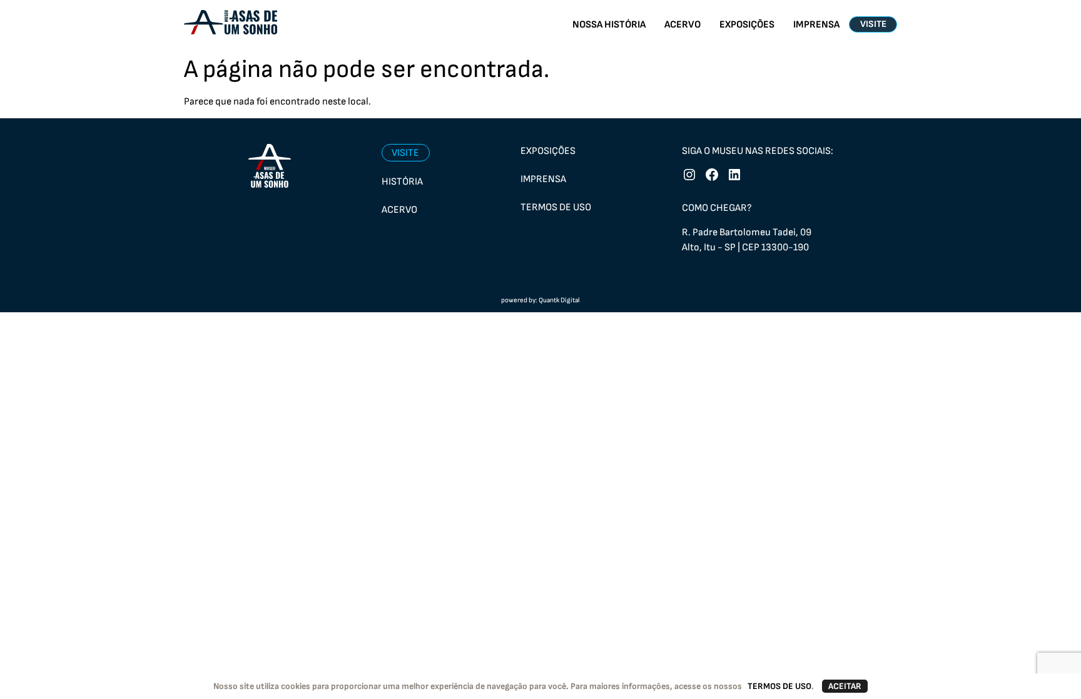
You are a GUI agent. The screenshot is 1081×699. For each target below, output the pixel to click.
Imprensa (543, 179)
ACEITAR (844, 686)
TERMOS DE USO (779, 686)
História (402, 182)
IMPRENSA (816, 25)
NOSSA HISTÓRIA (609, 25)
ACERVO (682, 25)
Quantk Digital (559, 300)
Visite (405, 153)
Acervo (399, 210)
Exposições (548, 151)
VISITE (873, 24)
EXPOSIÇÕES (746, 25)
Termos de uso (555, 207)
